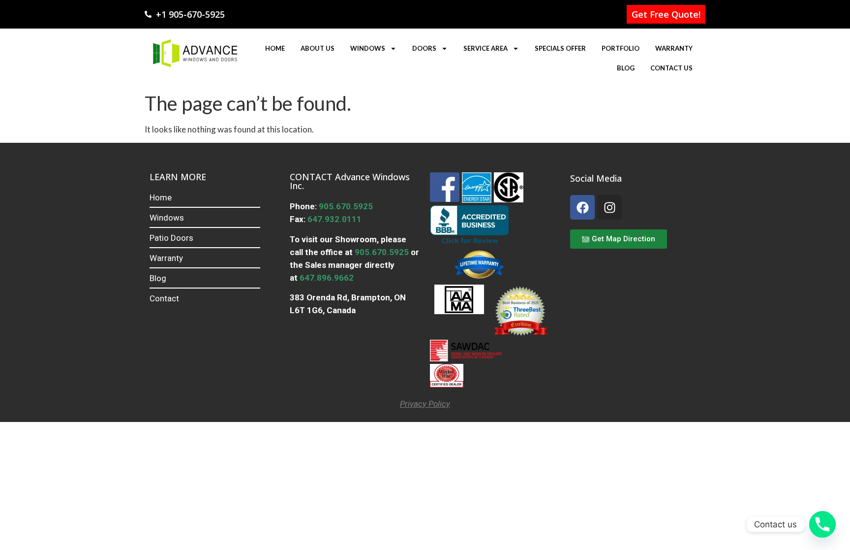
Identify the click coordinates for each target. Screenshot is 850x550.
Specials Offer (560, 48)
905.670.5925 (345, 206)
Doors (424, 48)
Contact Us (671, 68)
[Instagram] (609, 207)
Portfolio (620, 48)
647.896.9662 (327, 278)
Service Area (485, 48)
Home (275, 48)
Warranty (674, 48)
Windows (367, 48)
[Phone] (822, 524)
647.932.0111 (334, 219)
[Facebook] (582, 207)
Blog (626, 68)
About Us (317, 48)
